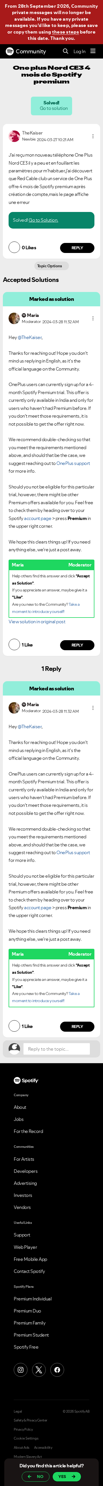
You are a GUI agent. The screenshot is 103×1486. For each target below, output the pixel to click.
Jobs (18, 1119)
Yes (62, 1476)
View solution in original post (37, 621)
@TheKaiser (29, 337)
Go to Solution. (43, 220)
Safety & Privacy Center (30, 1420)
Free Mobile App (30, 1259)
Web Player (25, 1247)
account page (37, 518)
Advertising (25, 1183)
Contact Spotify (29, 1271)
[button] (93, 136)
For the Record (28, 1131)
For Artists (24, 1159)
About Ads (21, 1447)
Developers (25, 1171)
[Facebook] (57, 1370)
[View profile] (14, 136)
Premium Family (29, 1323)
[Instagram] (20, 1370)
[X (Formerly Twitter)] (39, 1370)
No (40, 1476)
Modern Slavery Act (28, 1456)
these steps (65, 32)
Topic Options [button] (49, 266)
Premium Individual (33, 1299)
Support (22, 1235)
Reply (77, 248)
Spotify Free (26, 1347)
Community (31, 51)
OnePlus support (73, 463)
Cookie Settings (26, 1438)
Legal (18, 1411)
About (20, 1107)
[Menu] (93, 51)
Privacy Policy (23, 1429)
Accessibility (43, 1447)
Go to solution (54, 108)
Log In (79, 51)
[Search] (65, 51)
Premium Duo (27, 1311)
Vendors (22, 1207)
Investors (23, 1195)
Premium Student (31, 1335)
